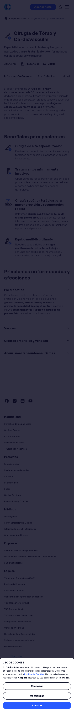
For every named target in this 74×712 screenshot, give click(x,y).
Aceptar (37, 705)
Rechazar (37, 686)
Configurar (37, 695)
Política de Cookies (34, 674)
